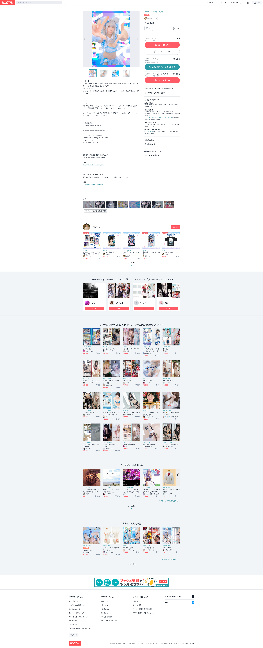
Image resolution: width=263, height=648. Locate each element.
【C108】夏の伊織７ (109, 252)
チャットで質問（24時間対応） (143, 609)
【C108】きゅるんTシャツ (170, 252)
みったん (143, 303)
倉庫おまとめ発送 (106, 617)
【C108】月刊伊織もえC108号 (151, 253)
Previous (84, 39)
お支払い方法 (150, 144)
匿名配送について (74, 609)
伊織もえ (96, 227)
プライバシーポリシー (152, 643)
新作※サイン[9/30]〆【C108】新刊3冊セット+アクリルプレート (92, 253)
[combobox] (39, 2)
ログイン (210, 2)
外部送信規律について (166, 643)
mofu (93, 303)
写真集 (85, 250)
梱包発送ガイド (74, 621)
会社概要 (112, 643)
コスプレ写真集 (158, 12)
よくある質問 (137, 605)
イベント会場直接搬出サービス (79, 617)
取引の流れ (150, 140)
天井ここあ (119, 303)
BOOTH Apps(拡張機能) (76, 605)
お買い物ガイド (106, 605)
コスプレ (147, 12)
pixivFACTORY (148, 131)
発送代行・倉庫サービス (76, 613)
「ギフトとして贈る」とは (155, 93)
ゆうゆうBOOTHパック (165, 117)
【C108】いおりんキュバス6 (131, 253)
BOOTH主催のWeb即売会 (109, 621)
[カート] (156, 18)
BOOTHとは (222, 2)
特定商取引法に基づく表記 (153, 151)
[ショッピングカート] (248, 2)
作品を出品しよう (237, 2)
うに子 (167, 303)
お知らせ (135, 601)
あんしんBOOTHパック (150, 117)
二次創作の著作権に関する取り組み (80, 628)
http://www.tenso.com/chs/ (93, 165)
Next (138, 39)
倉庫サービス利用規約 (129, 643)
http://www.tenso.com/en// (93, 185)
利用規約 (118, 643)
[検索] (60, 2)
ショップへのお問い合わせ (153, 155)
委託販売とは (73, 624)
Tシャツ (164, 250)
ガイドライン (140, 643)
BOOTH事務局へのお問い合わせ (143, 613)
